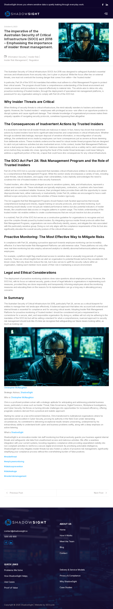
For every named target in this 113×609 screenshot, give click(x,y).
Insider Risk (34, 57)
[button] (98, 14)
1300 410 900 (10, 536)
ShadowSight (27, 392)
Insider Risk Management (16, 60)
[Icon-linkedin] (107, 4)
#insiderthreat (10, 456)
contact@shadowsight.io (16, 531)
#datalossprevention (13, 466)
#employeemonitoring (14, 461)
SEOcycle (50, 605)
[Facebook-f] (6, 543)
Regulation (34, 60)
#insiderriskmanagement (15, 476)
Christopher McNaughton (15, 387)
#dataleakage (10, 471)
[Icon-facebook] (103, 4)
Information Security (18, 57)
